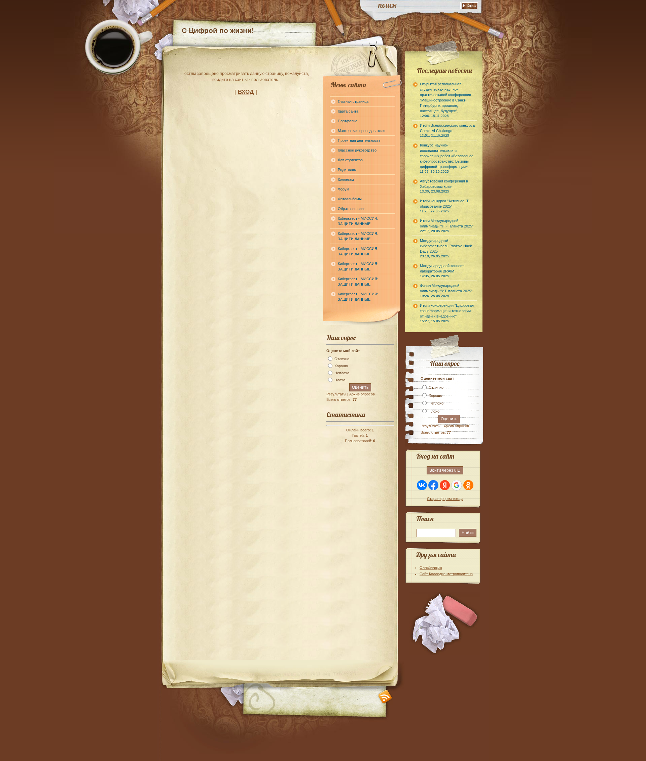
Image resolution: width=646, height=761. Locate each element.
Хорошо (341, 366)
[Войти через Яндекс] (445, 485)
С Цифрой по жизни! (218, 30)
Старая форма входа (445, 499)
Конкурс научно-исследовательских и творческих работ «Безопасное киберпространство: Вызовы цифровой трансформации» (446, 158)
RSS (385, 696)
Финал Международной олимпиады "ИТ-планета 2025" (446, 291)
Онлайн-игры (431, 567)
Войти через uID (445, 470)
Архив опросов (362, 394)
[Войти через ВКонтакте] (422, 485)
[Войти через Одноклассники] (468, 485)
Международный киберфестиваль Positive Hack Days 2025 (446, 248)
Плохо (339, 380)
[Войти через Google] (456, 485)
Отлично (341, 359)
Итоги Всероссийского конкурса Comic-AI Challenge (447, 130)
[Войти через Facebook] (433, 485)
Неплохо (341, 373)
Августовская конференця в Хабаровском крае (444, 186)
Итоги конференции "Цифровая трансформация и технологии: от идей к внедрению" (447, 313)
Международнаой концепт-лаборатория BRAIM (442, 271)
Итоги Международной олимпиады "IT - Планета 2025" (446, 226)
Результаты (336, 394)
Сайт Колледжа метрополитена (446, 574)
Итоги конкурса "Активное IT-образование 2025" (445, 206)
